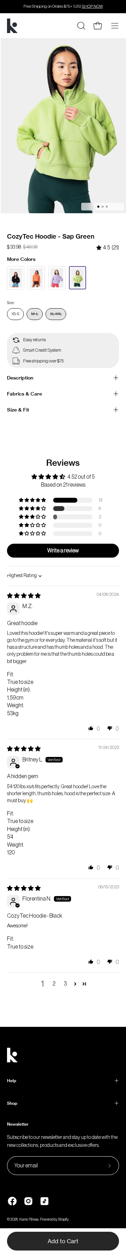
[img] (107, 247)
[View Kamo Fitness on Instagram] (28, 1201)
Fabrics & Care (24, 394)
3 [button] (65, 984)
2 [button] (53, 984)
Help (11, 1080)
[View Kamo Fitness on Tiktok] (44, 1201)
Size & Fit (18, 410)
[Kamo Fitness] (12, 25)
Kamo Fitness (28, 1219)
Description (20, 378)
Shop (12, 1103)
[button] (33, 500)
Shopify (63, 1219)
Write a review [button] (63, 550)
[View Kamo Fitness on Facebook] (12, 1201)
